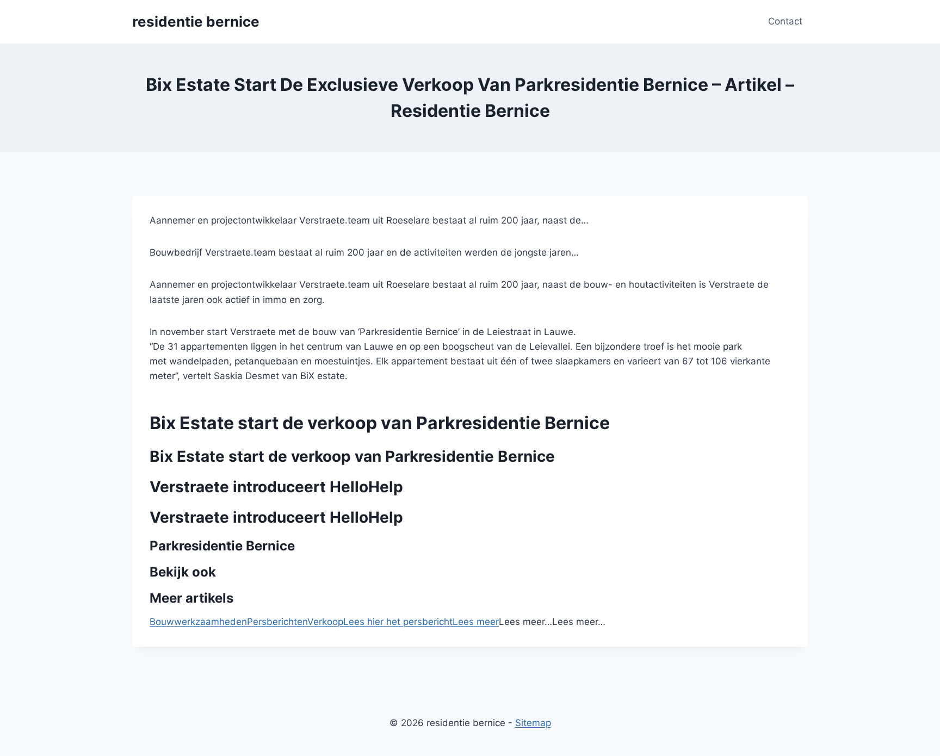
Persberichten (277, 621)
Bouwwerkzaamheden (198, 621)
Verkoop (325, 621)
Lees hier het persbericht (398, 621)
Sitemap (533, 722)
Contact (785, 21)
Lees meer (476, 621)
